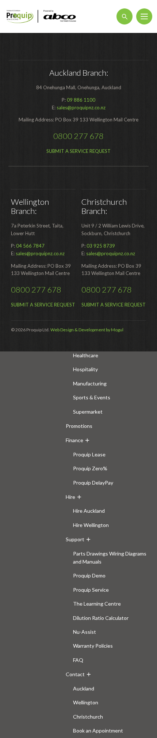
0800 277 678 (78, 136)
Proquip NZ (41, 16)
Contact (75, 674)
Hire (70, 497)
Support (75, 539)
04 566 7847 (30, 246)
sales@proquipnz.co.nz (81, 107)
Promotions (79, 426)
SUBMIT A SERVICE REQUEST (78, 151)
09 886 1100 (81, 100)
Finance (74, 440)
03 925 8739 (101, 246)
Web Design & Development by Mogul (86, 329)
